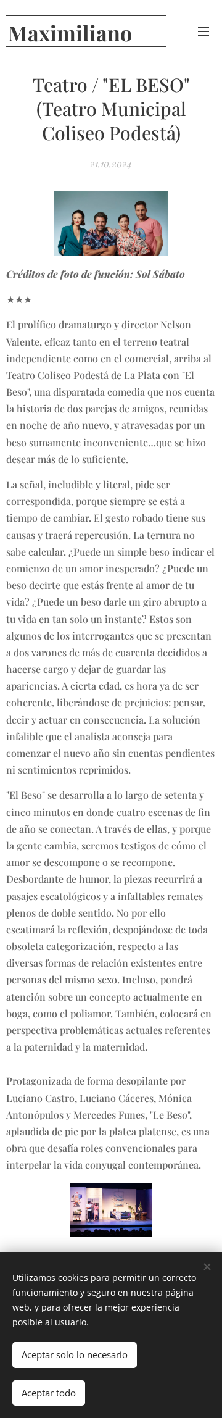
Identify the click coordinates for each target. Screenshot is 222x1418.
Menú (203, 31)
